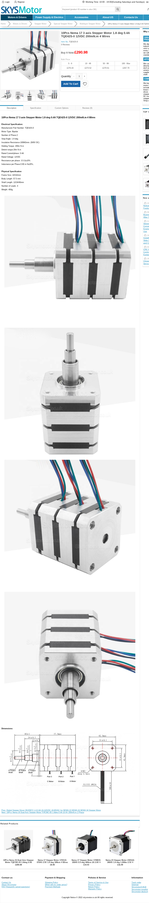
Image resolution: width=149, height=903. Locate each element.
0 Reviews (65, 45)
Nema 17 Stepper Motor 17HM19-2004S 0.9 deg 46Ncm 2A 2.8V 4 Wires (86, 862)
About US (108, 17)
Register (21, 2)
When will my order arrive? (56, 885)
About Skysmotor (9, 885)
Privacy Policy (94, 885)
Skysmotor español (140, 889)
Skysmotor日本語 (139, 887)
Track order (136, 882)
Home (3, 24)
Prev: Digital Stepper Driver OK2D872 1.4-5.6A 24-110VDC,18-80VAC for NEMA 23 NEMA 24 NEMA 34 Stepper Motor (51, 810)
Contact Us (6, 882)
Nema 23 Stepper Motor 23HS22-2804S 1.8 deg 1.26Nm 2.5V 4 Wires (120, 862)
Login (7, 2)
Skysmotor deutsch (140, 892)
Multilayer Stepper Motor (90, 24)
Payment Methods (52, 887)
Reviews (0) (87, 108)
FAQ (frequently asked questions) (16, 887)
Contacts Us (131, 17)
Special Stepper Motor (63, 24)
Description (11, 108)
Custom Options (62, 108)
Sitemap (135, 885)
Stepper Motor (40, 24)
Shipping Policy (51, 882)
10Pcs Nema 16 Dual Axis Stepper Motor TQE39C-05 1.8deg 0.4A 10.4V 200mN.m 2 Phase (18, 862)
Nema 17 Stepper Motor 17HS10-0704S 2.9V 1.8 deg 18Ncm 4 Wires (52, 861)
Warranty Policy (95, 889)
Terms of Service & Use (98, 882)
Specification (35, 108)
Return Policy (94, 887)
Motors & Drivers (20, 24)
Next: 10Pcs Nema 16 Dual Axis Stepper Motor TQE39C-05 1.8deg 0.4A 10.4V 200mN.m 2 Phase (42, 812)
